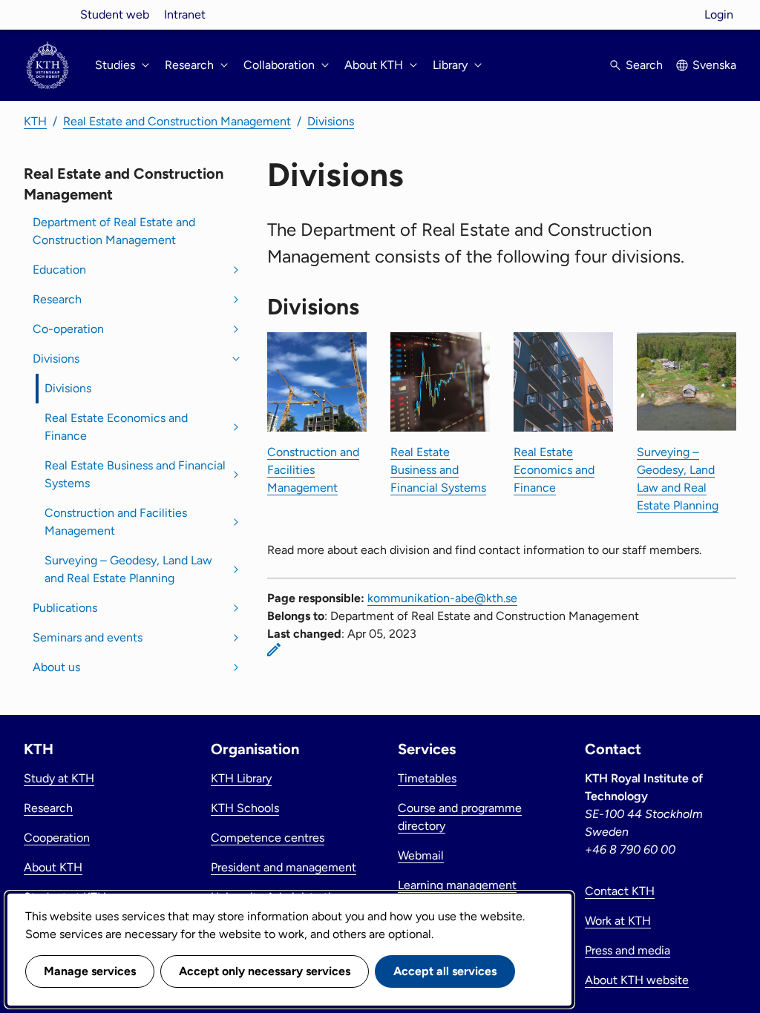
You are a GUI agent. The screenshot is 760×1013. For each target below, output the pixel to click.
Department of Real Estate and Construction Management (114, 231)
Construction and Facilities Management (116, 522)
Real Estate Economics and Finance (116, 427)
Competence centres (267, 838)
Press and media (627, 950)
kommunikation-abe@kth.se (442, 598)
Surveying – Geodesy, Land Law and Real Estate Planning (128, 569)
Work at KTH (618, 921)
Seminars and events (87, 637)
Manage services (90, 971)
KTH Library (241, 778)
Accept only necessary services (264, 971)
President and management (283, 867)
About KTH (53, 867)
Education (59, 270)
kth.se (47, 14)
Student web (114, 14)
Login (718, 14)
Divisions (330, 121)
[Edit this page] (274, 649)
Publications (65, 608)
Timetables (427, 778)
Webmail (421, 855)
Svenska (714, 65)
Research (57, 299)
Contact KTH (620, 891)
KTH (35, 121)
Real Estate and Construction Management (177, 121)
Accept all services (445, 971)
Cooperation (57, 838)
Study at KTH (59, 778)
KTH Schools (245, 808)
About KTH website (637, 980)
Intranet (185, 14)
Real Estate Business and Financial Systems (135, 474)
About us (56, 667)
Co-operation (68, 329)
